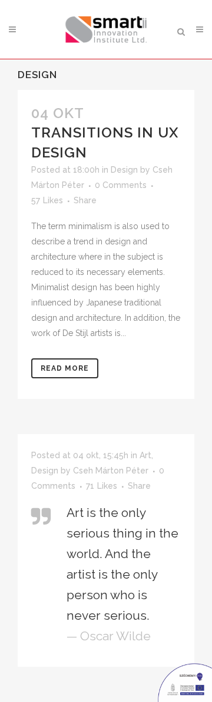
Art (145, 455)
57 (47, 200)
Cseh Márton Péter (110, 470)
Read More (65, 368)
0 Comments (121, 185)
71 (101, 486)
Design (124, 169)
